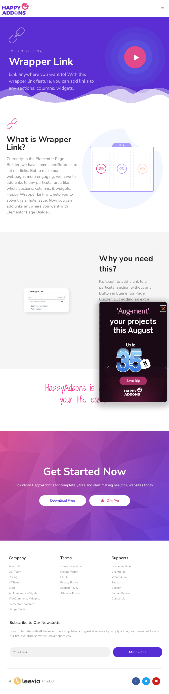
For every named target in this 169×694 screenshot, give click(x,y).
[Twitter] (146, 681)
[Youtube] (156, 681)
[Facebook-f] (136, 681)
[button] (163, 308)
